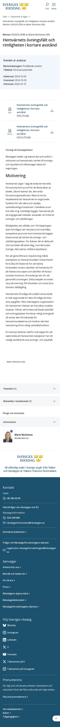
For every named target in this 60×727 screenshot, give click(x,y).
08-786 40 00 (13, 498)
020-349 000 (13, 517)
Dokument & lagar (19, 16)
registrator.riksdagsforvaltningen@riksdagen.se (32, 550)
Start (5, 16)
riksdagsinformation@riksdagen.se (26, 522)
